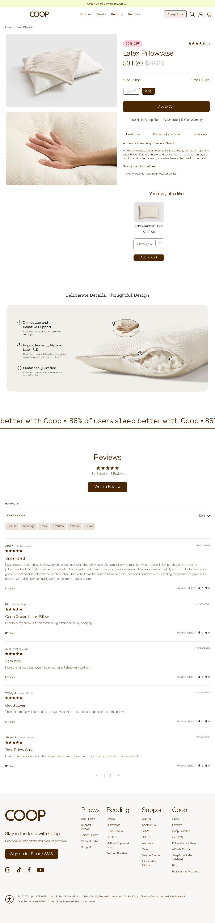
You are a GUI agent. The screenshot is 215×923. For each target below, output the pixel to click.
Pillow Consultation (184, 843)
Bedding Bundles (116, 853)
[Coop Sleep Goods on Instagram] (7, 869)
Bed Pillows (88, 819)
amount (75, 526)
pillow (89, 526)
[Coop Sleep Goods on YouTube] (40, 870)
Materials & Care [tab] (166, 134)
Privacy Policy (72, 897)
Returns (146, 837)
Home (8, 27)
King (148, 91)
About (176, 819)
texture (12, 526)
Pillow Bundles (90, 841)
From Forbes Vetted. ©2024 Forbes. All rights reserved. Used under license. (57, 902)
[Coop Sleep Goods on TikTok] (19, 869)
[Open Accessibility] (9, 899)
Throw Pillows (89, 835)
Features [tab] (133, 134)
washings (28, 526)
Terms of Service (149, 897)
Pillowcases (113, 825)
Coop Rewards (181, 831)
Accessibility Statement (173, 897)
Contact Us (149, 825)
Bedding (117, 14)
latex (44, 526)
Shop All (86, 847)
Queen (131, 91)
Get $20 (177, 837)
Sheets (101, 14)
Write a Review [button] (107, 487)
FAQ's (145, 831)
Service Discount (152, 855)
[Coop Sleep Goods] (39, 14)
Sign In (146, 819)
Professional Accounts (185, 872)
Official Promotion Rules (49, 897)
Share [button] (11, 589)
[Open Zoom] (61, 70)
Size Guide (200, 81)
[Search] (192, 14)
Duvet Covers (114, 831)
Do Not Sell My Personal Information (102, 897)
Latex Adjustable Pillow (149, 226)
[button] (200, 588)
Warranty (147, 843)
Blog (175, 865)
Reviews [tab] (10, 504)
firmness (58, 526)
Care (145, 849)
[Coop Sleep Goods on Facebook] (29, 869)
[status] (209, 14)
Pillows (85, 14)
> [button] (118, 776)
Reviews (177, 825)
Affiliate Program (182, 849)
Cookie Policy (131, 897)
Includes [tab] (200, 134)
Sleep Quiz (175, 14)
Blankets (111, 837)
